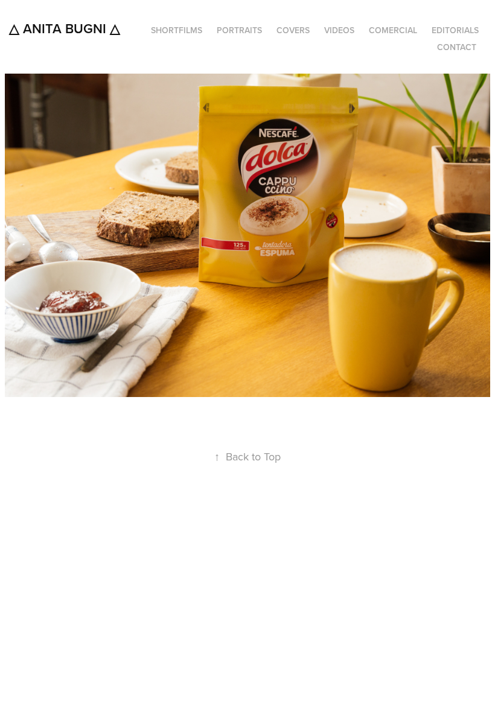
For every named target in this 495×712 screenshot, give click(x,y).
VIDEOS (339, 30)
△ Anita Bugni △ (64, 28)
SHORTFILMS (176, 30)
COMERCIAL (393, 30)
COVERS (293, 30)
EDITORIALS (455, 30)
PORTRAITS (239, 30)
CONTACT (456, 47)
